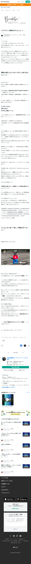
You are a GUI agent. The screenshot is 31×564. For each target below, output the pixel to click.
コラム (18, 10)
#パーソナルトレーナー (7, 337)
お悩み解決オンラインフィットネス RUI (18, 358)
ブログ (14, 10)
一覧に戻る (15, 352)
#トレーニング (23, 337)
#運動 (3, 340)
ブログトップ (8, 10)
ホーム (2, 10)
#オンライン (15, 337)
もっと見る (27, 392)
